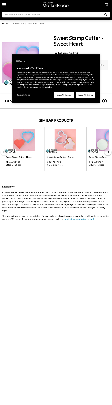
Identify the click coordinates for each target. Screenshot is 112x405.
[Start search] (107, 14)
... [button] (11, 23)
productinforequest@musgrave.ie (80, 219)
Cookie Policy (47, 87)
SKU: (8, 162)
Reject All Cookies (64, 95)
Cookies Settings (23, 95)
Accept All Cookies (85, 95)
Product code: (61, 52)
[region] (56, 78)
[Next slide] (107, 151)
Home (5, 23)
